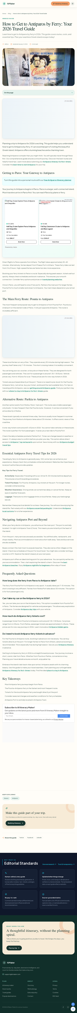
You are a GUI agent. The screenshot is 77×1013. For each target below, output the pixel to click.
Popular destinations (9, 996)
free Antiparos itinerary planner (57, 180)
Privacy (55, 985)
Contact (30, 996)
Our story (31, 985)
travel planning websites (52, 279)
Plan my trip (13, 948)
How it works (6, 989)
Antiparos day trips (28, 609)
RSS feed (56, 996)
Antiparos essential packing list (39, 508)
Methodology (32, 989)
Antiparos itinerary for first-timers (57, 162)
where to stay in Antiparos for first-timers (26, 391)
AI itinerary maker (8, 985)
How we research (48, 864)
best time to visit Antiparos (24, 165)
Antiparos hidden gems (58, 627)
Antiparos (15, 798)
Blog (9, 13)
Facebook (30, 837)
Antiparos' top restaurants (21, 442)
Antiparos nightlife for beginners (36, 565)
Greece (6, 798)
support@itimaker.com (12, 974)
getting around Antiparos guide (42, 388)
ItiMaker (11, 962)
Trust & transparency (65, 864)
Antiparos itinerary (66, 645)
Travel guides (6, 992)
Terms (55, 989)
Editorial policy (32, 992)
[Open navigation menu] (73, 4)
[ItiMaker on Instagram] (68, 1007)
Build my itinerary (61, 4)
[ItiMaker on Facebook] (63, 1007)
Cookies (55, 992)
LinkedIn (39, 837)
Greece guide (8, 18)
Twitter (21, 837)
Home (4, 13)
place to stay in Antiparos (57, 670)
